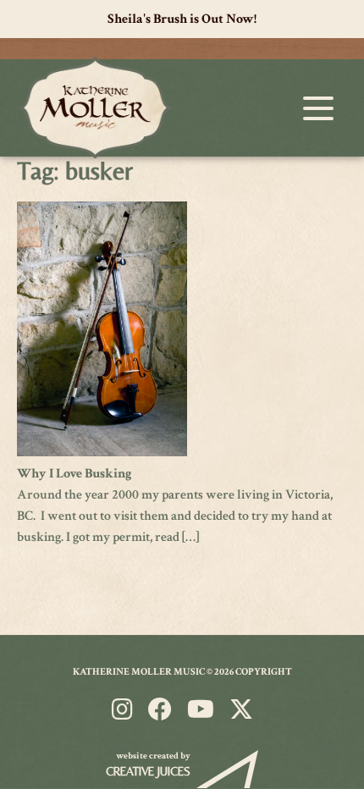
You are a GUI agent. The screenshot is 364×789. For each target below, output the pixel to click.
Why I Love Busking (74, 474)
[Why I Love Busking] (102, 452)
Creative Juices (148, 771)
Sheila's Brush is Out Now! (182, 19)
